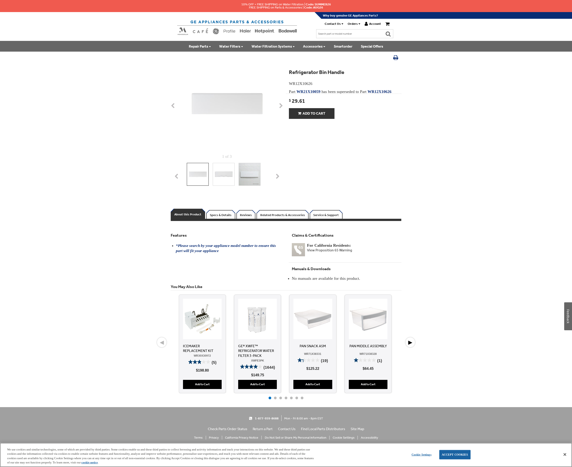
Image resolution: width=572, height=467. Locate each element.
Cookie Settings (421, 454)
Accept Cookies (455, 454)
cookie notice (89, 462)
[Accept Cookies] (565, 454)
